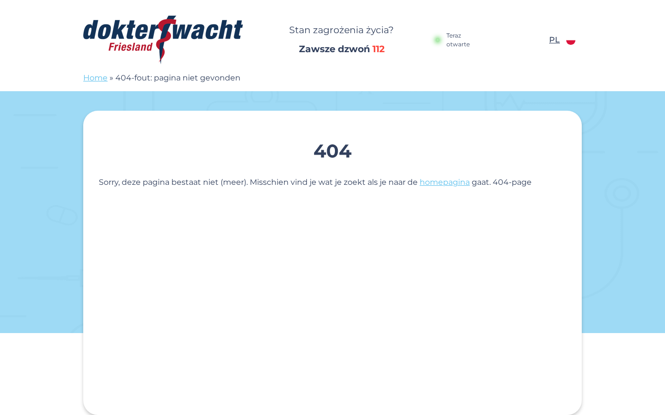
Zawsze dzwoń (342, 49)
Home (95, 77)
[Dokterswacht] (169, 40)
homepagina (445, 182)
